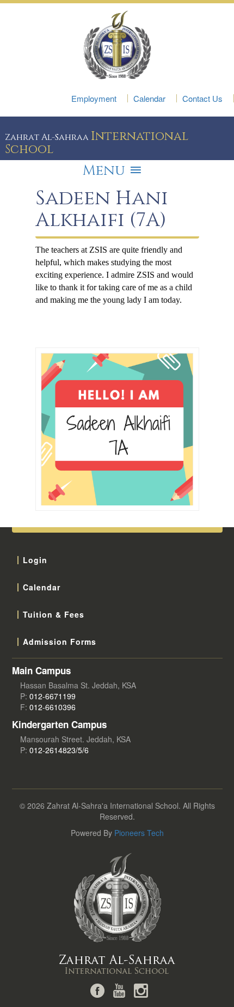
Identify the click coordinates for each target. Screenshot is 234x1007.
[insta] (141, 989)
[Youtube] (119, 989)
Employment (93, 98)
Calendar (149, 98)
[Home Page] (117, 914)
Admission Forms (59, 641)
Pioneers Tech (139, 832)
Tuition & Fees (53, 614)
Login (35, 559)
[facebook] (97, 989)
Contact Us (202, 98)
